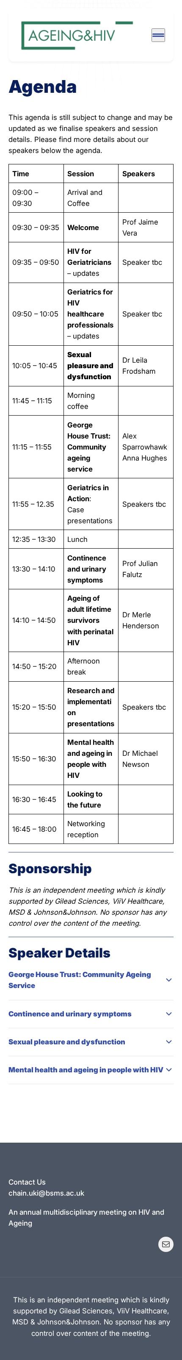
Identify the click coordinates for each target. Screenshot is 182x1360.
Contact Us (27, 1182)
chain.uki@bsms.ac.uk (46, 1193)
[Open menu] (158, 35)
